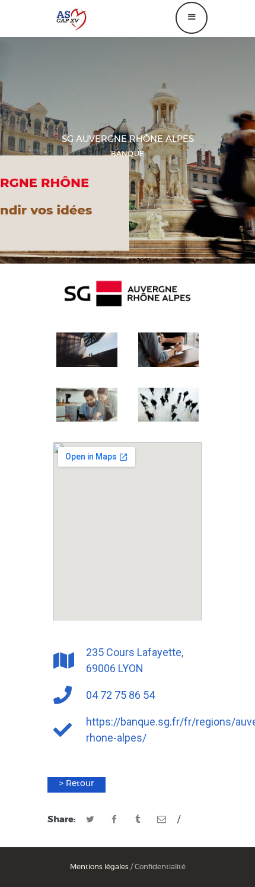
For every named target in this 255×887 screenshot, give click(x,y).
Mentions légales (99, 866)
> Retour (76, 784)
